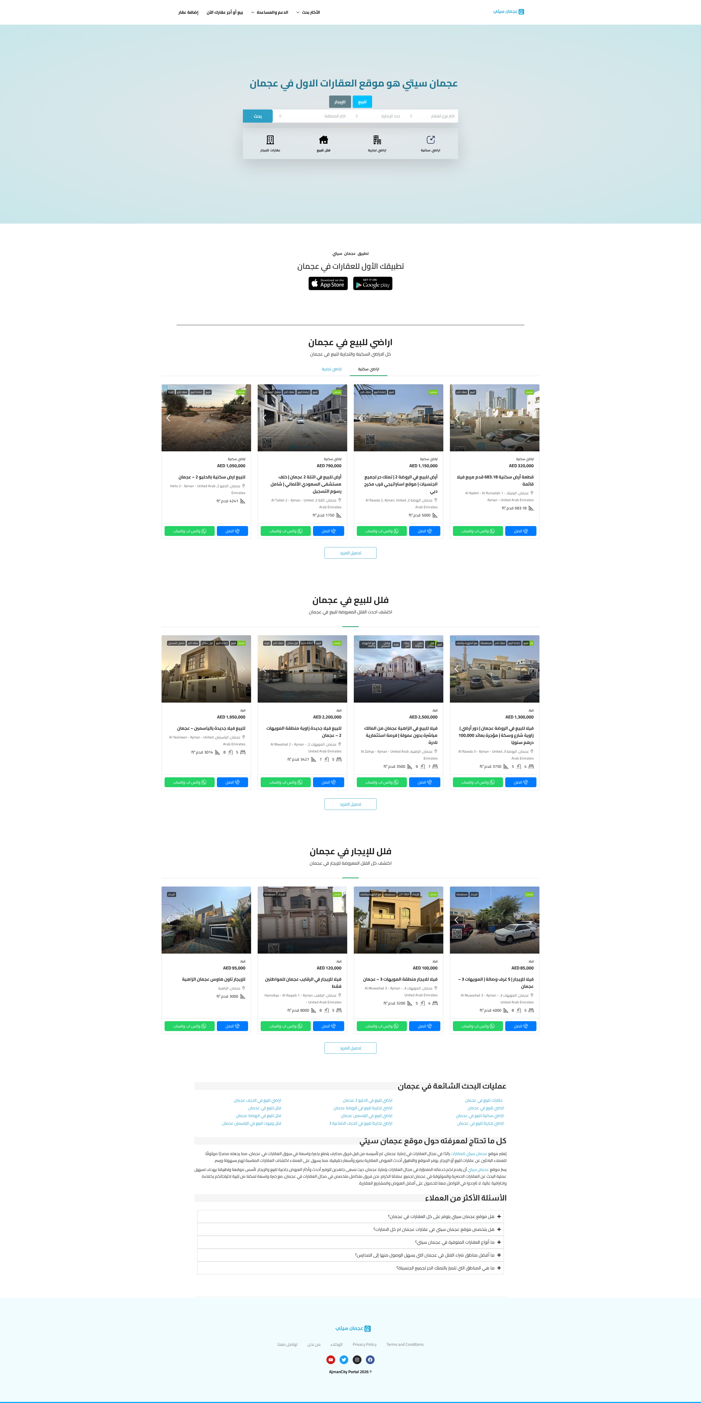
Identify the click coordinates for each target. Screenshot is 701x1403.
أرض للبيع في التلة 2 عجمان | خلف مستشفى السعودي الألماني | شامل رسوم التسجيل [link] (306, 484)
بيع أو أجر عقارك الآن (225, 12)
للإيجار (474, 894)
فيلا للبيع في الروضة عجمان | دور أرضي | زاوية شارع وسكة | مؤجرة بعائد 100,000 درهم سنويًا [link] (496, 735)
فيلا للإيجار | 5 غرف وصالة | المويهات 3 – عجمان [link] (496, 982)
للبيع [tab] (362, 102)
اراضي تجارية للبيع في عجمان (480, 1123)
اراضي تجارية (377, 150)
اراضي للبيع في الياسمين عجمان (366, 1115)
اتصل (518, 531)
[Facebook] (370, 1359)
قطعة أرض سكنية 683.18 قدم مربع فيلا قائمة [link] (495, 480)
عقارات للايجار (270, 150)
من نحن (314, 1344)
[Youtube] (330, 1359)
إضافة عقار (189, 12)
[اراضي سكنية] (430, 139)
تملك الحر (461, 392)
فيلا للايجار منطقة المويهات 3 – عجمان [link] (400, 979)
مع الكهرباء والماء (466, 643)
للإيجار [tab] (340, 102)
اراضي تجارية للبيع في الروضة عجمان (363, 1108)
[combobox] (432, 115)
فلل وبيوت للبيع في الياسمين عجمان (251, 1123)
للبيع (472, 392)
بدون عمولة (419, 644)
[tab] (368, 369)
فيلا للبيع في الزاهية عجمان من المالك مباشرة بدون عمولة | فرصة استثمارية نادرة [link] (401, 735)
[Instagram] (357, 1359)
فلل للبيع (324, 150)
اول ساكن (430, 644)
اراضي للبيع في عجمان (486, 1108)
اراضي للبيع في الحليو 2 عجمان (367, 1100)
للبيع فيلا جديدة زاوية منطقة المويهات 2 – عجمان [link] (303, 731)
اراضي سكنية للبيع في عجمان (480, 1115)
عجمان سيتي (478, 1169)
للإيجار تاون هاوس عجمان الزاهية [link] (213, 979)
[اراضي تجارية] (377, 139)
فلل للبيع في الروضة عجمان (258, 1115)
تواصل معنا (287, 1344)
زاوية (171, 392)
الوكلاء (337, 1344)
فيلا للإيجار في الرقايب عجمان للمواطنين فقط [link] (303, 982)
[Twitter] (344, 1359)
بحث (258, 116)
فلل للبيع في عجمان (264, 1108)
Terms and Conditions (405, 1344)
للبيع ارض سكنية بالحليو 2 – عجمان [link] (212, 477)
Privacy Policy (365, 1344)
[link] (494, 417)
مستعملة (486, 643)
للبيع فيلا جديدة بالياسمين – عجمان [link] (211, 728)
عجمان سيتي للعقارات (469, 1153)
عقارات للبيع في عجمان (484, 1100)
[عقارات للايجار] (270, 139)
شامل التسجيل (272, 392)
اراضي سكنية (430, 150)
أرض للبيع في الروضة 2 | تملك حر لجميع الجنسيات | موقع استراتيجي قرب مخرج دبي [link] (401, 484)
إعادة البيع (380, 392)
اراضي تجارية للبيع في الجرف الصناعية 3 (360, 1123)
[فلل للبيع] (323, 139)
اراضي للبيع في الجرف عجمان (257, 1100)
